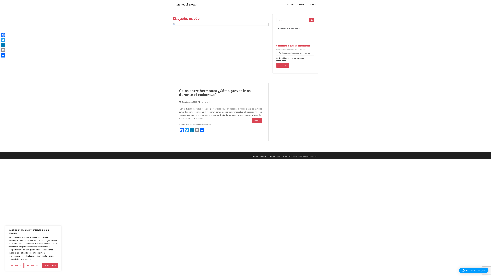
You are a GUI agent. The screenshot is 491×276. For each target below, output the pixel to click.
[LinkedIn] (3, 45)
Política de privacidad (258, 156)
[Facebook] (3, 35)
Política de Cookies (274, 156)
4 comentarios (205, 102)
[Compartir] (3, 55)
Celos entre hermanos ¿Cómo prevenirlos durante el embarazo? (215, 92)
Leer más (257, 120)
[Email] (3, 50)
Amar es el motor (186, 4)
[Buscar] (311, 20)
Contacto (312, 4)
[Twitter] (3, 40)
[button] (473, 270)
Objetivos (289, 4)
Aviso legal (287, 156)
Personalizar (16, 265)
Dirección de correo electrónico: (291, 49)
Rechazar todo (33, 265)
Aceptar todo (50, 265)
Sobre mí (300, 4)
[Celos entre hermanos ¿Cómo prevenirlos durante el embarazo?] (221, 53)
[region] (33, 248)
